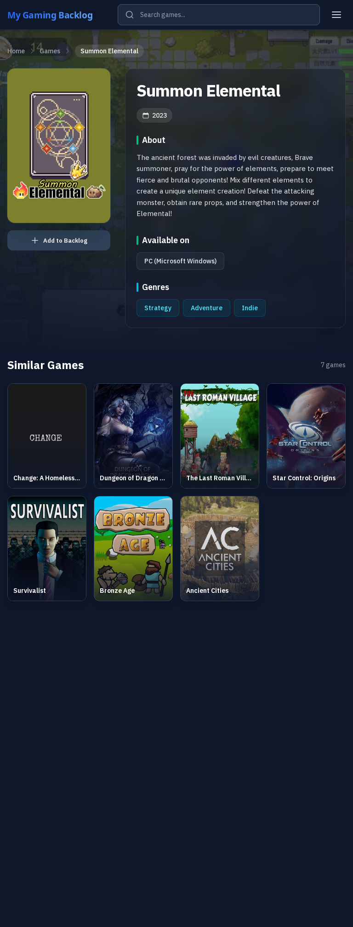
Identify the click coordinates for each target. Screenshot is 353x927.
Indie (250, 308)
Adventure (206, 308)
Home (16, 51)
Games (50, 51)
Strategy (157, 308)
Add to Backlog (65, 241)
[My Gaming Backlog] (58, 15)
